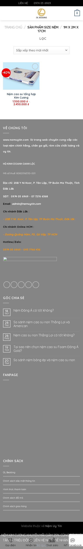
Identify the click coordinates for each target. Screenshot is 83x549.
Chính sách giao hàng (15, 506)
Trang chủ (13, 27)
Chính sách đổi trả (13, 497)
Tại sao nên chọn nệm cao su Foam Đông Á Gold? (45, 349)
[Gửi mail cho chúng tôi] (62, 3)
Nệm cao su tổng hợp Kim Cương (21, 95)
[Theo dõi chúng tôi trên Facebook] (54, 3)
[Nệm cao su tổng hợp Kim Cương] (21, 76)
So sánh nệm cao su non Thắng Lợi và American (41, 324)
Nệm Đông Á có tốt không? (33, 310)
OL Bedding (9, 472)
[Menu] (5, 13)
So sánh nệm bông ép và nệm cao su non (44, 360)
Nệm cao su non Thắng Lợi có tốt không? (43, 335)
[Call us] (28, 284)
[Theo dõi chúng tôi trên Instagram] (58, 3)
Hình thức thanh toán (14, 489)
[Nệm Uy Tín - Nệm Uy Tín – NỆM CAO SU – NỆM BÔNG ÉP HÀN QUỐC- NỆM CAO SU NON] (41, 13)
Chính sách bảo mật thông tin (19, 480)
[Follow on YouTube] (65, 3)
